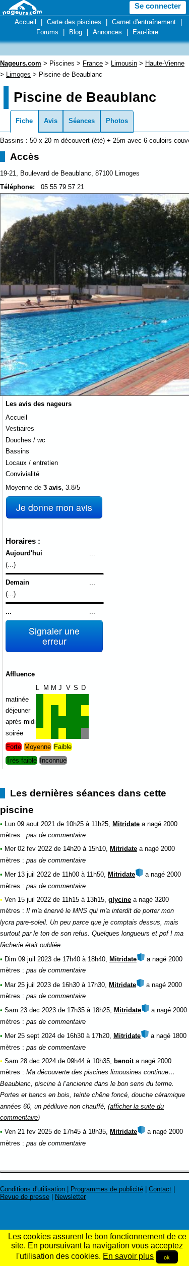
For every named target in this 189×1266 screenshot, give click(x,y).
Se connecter (158, 6)
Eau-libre (145, 32)
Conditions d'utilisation (32, 1189)
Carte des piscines (74, 22)
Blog (75, 32)
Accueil (25, 22)
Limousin (124, 63)
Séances (82, 121)
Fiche (24, 121)
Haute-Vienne (164, 63)
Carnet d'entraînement (144, 22)
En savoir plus (128, 1256)
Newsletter (70, 1196)
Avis (50, 121)
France (93, 63)
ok (167, 1257)
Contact (160, 1189)
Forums (47, 32)
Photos (117, 121)
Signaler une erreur (54, 635)
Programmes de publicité (107, 1189)
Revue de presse (24, 1196)
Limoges (18, 74)
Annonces (107, 32)
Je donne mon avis (54, 507)
